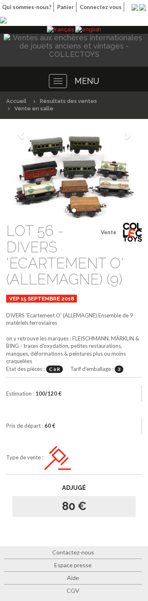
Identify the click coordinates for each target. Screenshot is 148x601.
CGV (73, 590)
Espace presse (73, 564)
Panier (65, 7)
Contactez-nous (73, 552)
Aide (73, 577)
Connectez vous (101, 7)
